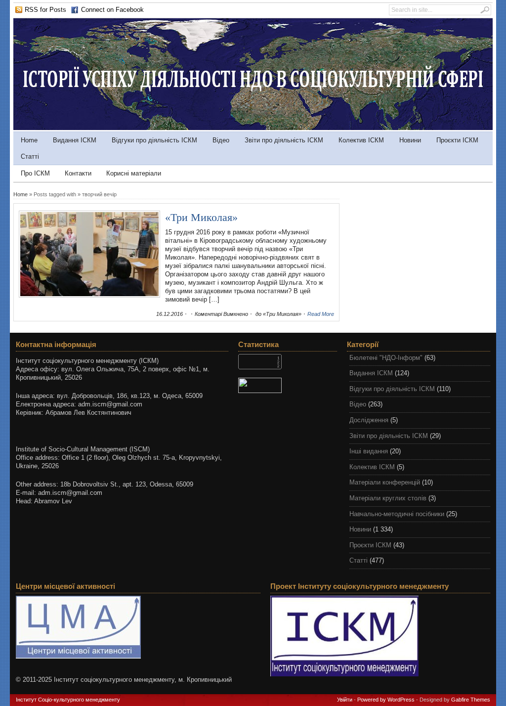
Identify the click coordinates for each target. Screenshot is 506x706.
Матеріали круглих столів (387, 498)
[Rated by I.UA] (287, 385)
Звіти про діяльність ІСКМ (284, 140)
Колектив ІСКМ (361, 140)
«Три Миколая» (201, 217)
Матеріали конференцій (384, 482)
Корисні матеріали (133, 173)
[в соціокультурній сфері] (253, 128)
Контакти (78, 173)
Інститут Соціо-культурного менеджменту (68, 700)
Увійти (344, 700)
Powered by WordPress (386, 700)
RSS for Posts (45, 9)
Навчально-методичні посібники (396, 514)
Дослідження (368, 420)
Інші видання (368, 451)
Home (29, 140)
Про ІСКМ (35, 173)
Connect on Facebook (112, 9)
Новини (410, 140)
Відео (220, 140)
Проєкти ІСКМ (457, 140)
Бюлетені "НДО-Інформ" (385, 357)
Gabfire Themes (470, 700)
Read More (320, 314)
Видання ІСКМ (74, 140)
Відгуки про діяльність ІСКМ (154, 140)
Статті (30, 156)
